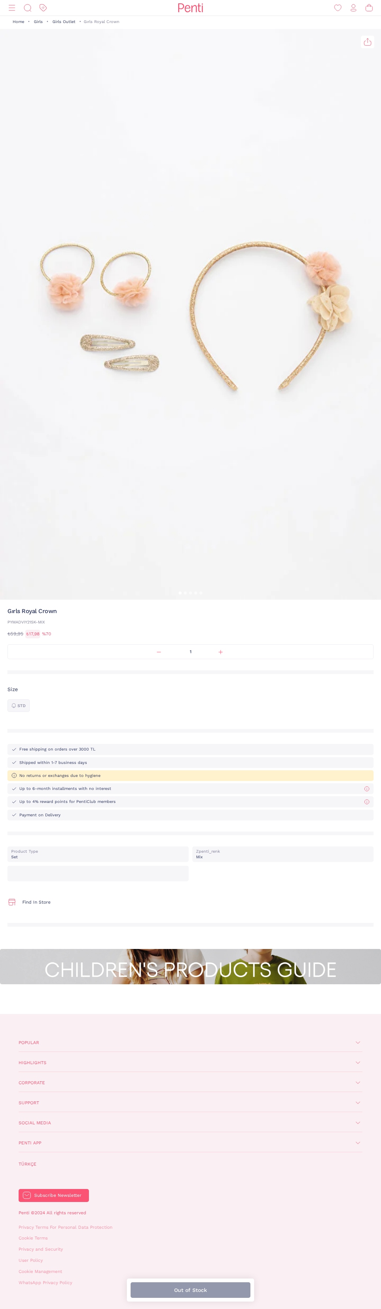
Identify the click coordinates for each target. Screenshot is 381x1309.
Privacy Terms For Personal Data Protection (65, 1227)
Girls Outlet (64, 21)
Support (29, 1102)
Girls (38, 21)
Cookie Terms (33, 1238)
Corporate (32, 1082)
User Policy (31, 1260)
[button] (180, 593)
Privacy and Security (41, 1249)
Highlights (33, 1062)
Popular (29, 1042)
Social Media (35, 1122)
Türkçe (27, 1164)
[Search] (27, 8)
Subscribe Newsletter (57, 1195)
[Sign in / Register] (353, 8)
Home (18, 21)
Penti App (30, 1143)
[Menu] (11, 8)
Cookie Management (40, 1271)
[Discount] (43, 8)
